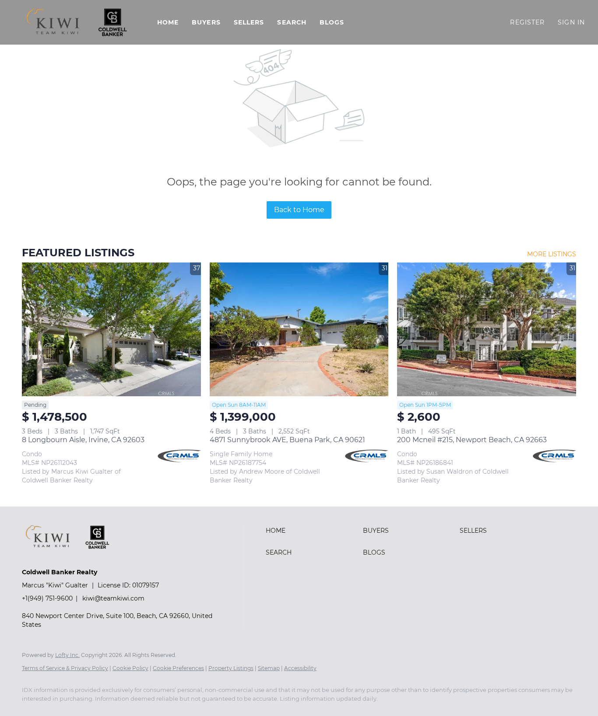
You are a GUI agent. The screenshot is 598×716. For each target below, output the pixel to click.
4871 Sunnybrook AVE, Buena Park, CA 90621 (287, 440)
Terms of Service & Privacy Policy (65, 668)
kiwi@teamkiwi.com (113, 598)
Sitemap (269, 668)
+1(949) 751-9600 (47, 598)
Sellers (249, 22)
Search (291, 22)
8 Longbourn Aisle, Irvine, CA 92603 (83, 440)
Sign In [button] (571, 22)
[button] (76, 22)
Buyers (206, 22)
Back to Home (299, 210)
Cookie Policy (130, 668)
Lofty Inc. (67, 655)
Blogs (332, 22)
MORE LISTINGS (551, 254)
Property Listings (230, 668)
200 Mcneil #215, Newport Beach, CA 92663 (472, 440)
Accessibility (300, 668)
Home (168, 22)
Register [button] (527, 22)
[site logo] (74, 557)
